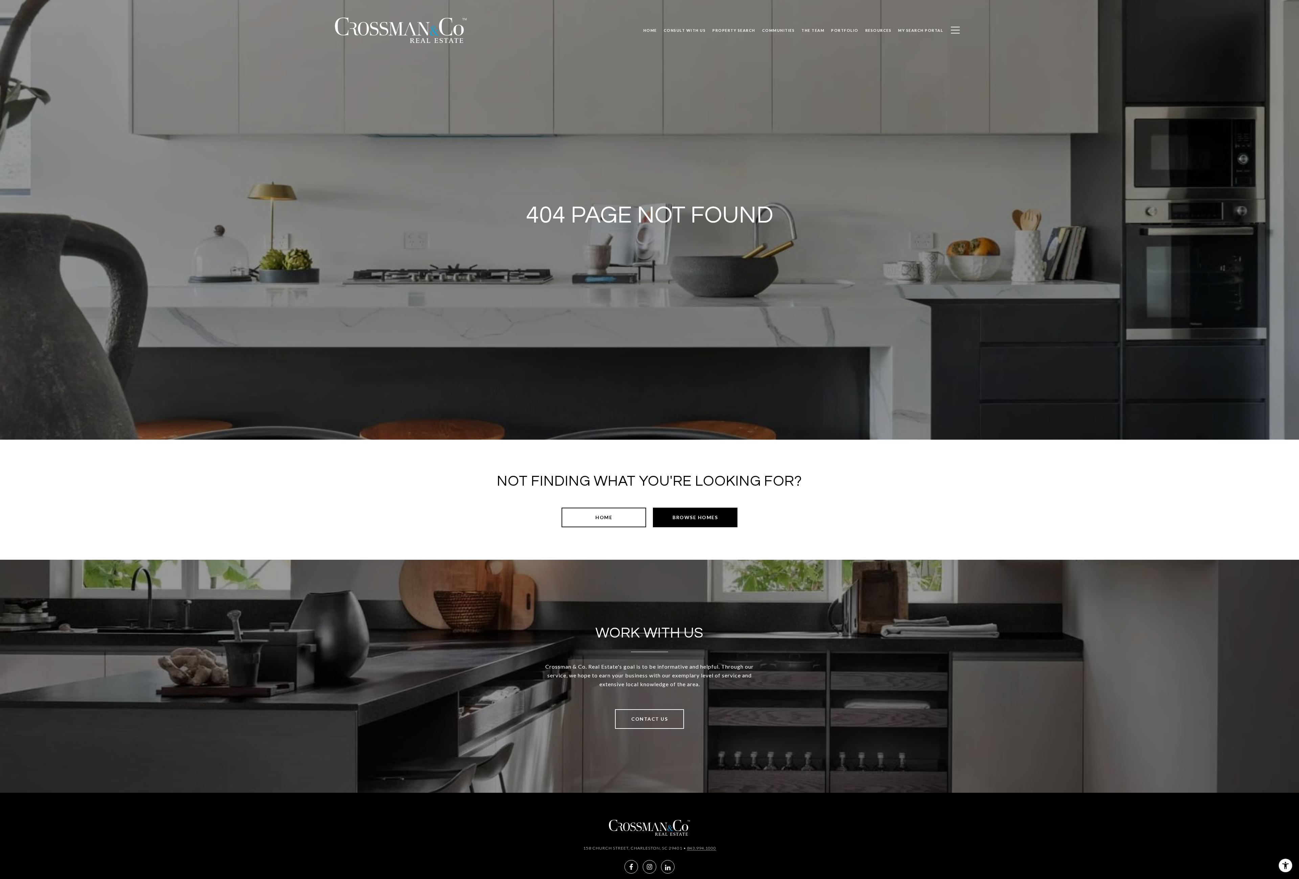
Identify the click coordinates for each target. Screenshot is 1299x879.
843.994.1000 (701, 848)
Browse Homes (695, 517)
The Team (812, 30)
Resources (878, 30)
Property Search (733, 30)
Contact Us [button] (649, 719)
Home (603, 517)
